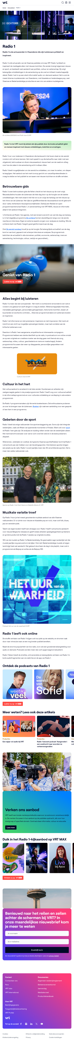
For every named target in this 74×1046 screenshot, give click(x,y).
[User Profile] (66, 2)
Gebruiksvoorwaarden (56, 1034)
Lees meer (11, 827)
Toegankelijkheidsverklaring (16, 1009)
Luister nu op (9, 281)
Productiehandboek (45, 996)
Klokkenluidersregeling (10, 1037)
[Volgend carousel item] (67, 684)
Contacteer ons (11, 981)
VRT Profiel (9, 1013)
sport (68, 427)
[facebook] (21, 1024)
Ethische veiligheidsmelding (35, 1034)
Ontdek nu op (9, 878)
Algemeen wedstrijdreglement (50, 981)
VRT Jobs (8, 988)
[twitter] (36, 1024)
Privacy (28, 1037)
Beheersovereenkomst (47, 985)
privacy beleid (54, 956)
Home (4, 7)
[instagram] (26, 1024)
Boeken (36, 406)
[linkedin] (31, 1024)
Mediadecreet (43, 992)
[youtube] (42, 1024)
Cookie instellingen (55, 1037)
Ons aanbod (11, 7)
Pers (7, 985)
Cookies (5, 1034)
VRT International (12, 992)
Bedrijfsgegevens (12, 1005)
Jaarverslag (42, 988)
